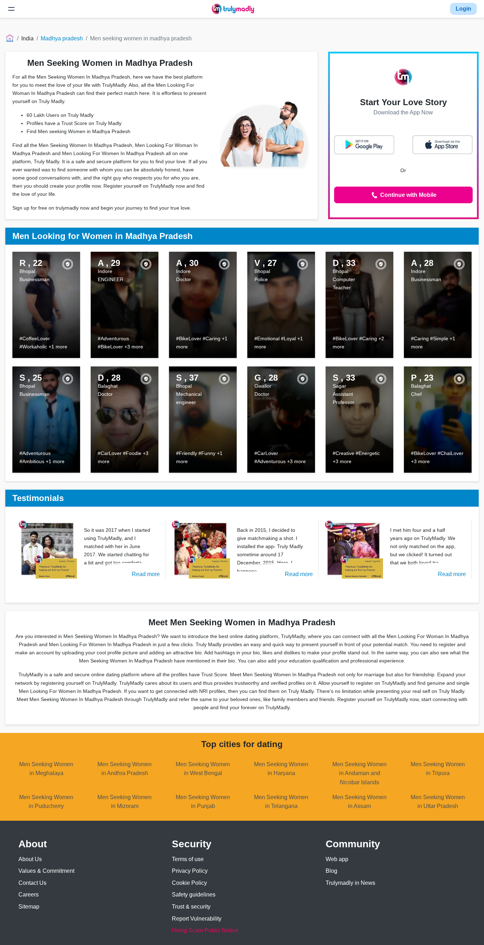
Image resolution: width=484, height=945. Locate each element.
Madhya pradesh (62, 38)
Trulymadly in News (350, 883)
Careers (28, 895)
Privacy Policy (190, 871)
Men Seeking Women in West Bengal (203, 768)
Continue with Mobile (408, 195)
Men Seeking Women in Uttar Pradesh (438, 801)
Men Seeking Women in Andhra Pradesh (124, 768)
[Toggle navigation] (11, 9)
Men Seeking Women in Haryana (281, 768)
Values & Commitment (46, 871)
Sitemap (28, 907)
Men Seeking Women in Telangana (281, 801)
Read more (146, 574)
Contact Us (32, 883)
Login (463, 9)
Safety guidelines (193, 895)
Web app (337, 859)
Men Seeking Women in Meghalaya (46, 768)
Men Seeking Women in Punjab (203, 801)
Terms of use (188, 859)
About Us (30, 859)
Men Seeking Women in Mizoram (124, 801)
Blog (331, 871)
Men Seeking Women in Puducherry (46, 801)
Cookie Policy (189, 883)
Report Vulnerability (196, 919)
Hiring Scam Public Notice (205, 930)
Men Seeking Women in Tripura (438, 768)
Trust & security (191, 907)
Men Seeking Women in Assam (359, 801)
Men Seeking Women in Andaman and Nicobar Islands (359, 773)
